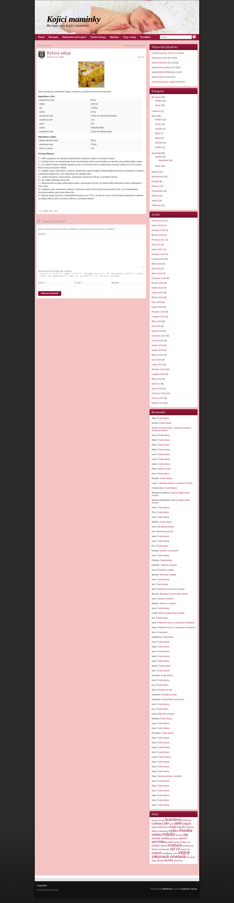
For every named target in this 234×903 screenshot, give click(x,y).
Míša (154, 786)
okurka (179, 835)
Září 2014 (156, 384)
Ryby (157, 138)
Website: (115, 283)
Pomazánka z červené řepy (134, 45)
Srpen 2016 (157, 273)
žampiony (178, 860)
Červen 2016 (158, 283)
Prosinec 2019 (158, 220)
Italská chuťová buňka (162, 428)
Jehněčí (158, 129)
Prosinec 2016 (158, 254)
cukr (165, 823)
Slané (158, 105)
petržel (183, 838)
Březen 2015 (158, 355)
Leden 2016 (157, 307)
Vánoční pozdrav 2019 (162, 53)
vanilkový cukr (170, 853)
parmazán (174, 839)
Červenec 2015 (159, 336)
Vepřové (159, 143)
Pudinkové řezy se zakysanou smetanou (176, 622)
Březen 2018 (158, 235)
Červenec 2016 (159, 278)
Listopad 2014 (158, 374)
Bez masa (54, 57)
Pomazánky (157, 191)
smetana (175, 845)
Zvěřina (158, 147)
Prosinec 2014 (158, 369)
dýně (172, 824)
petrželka (158, 842)
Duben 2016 (157, 292)
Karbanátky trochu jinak (173, 699)
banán (155, 820)
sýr (172, 849)
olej (185, 835)
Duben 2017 (157, 249)
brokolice (187, 820)
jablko (45, 211)
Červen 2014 (158, 398)
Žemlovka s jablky (165, 570)
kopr (173, 827)
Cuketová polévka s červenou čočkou (175, 483)
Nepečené (163, 160)
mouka (185, 830)
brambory (173, 819)
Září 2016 (156, 268)
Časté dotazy (163, 418)
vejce (56, 211)
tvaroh (157, 853)
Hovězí (158, 124)
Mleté (157, 133)
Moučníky (156, 153)
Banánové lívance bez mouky (171, 589)
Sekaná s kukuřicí (169, 565)
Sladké (61, 57)
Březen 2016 (158, 297)
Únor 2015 (157, 360)
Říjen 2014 (157, 379)
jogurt (187, 823)
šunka (168, 860)
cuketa (157, 823)
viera (142, 57)
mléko (173, 831)
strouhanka (164, 849)
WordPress (167, 889)
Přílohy (155, 196)
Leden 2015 (157, 364)
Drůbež (158, 119)
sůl (178, 849)
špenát (160, 860)
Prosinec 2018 (158, 230)
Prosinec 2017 (158, 240)
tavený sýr (185, 849)
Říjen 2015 (157, 321)
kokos (166, 827)
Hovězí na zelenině (169, 551)
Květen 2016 (157, 288)
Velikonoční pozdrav (161, 67)
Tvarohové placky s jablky (164, 82)
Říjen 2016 (157, 264)
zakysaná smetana (169, 856)
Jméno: (42, 283)
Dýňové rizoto (164, 469)
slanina (163, 845)
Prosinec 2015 (158, 312)
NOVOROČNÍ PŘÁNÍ (161, 72)
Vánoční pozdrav (159, 63)
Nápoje (155, 172)
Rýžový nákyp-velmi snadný (171, 613)
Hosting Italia (158, 488)
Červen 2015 (158, 340)
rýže (51, 211)
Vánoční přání (158, 77)
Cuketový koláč (44, 45)
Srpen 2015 (157, 331)
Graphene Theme (189, 889)
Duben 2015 (157, 350)
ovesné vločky (160, 838)
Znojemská (162, 632)
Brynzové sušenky (166, 714)
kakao (154, 827)
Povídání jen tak (164, 690)
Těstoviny (156, 205)
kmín (160, 827)
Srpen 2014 (157, 388)
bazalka (161, 820)
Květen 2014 (157, 403)
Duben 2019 (157, 225)
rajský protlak (180, 842)
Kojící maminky (73, 19)
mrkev (157, 834)
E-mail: (79, 283)
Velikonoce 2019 (159, 58)
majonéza (162, 831)
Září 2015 (156, 326)
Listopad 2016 (158, 259)
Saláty (154, 200)
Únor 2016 (157, 302)
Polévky (155, 186)
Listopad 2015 (158, 316)
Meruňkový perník (165, 527)
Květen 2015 (157, 345)
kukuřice (182, 827)
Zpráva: (42, 234)
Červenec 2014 (159, 393)
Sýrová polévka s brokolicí (170, 776)
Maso (154, 116)
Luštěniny (156, 111)
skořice (156, 845)
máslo (168, 834)
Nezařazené (157, 176)
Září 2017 (156, 244)
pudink (169, 842)
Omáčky (155, 181)
